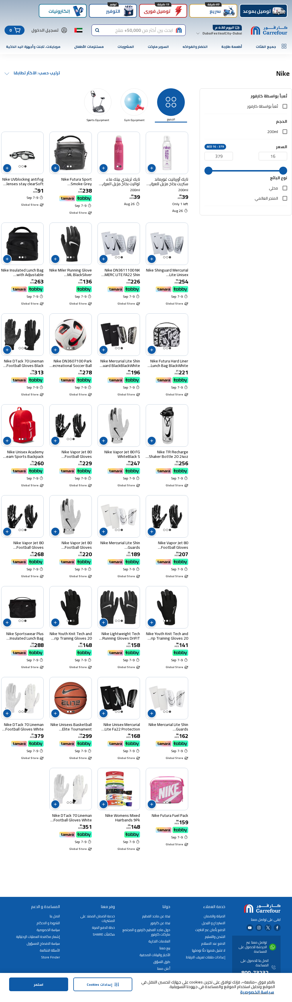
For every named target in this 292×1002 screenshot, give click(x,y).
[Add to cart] (151, 168)
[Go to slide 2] (117, 166)
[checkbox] (285, 106)
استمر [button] (38, 984)
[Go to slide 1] (120, 166)
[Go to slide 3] (68, 166)
